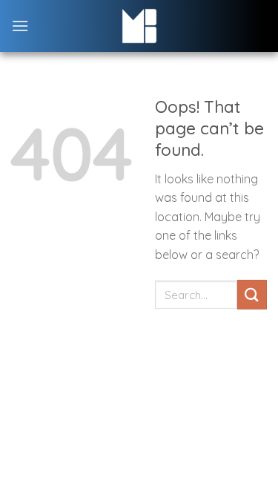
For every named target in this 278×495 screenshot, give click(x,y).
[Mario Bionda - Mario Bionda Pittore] (139, 26)
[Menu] (20, 25)
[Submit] (252, 294)
